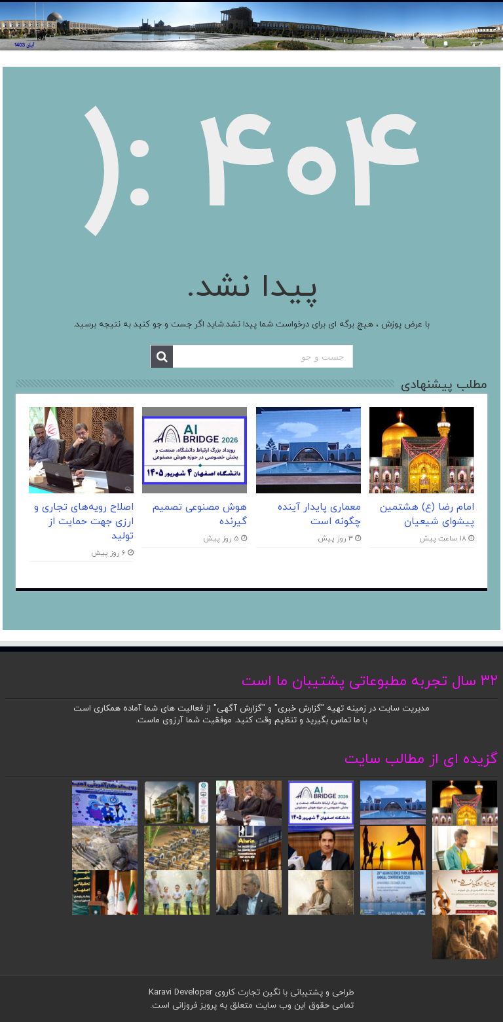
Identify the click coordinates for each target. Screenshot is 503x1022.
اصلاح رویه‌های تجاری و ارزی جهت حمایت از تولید (84, 521)
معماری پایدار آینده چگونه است (319, 514)
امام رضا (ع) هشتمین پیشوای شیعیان (427, 514)
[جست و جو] (162, 356)
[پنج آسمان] (251, 26)
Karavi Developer (180, 992)
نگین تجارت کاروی (246, 992)
